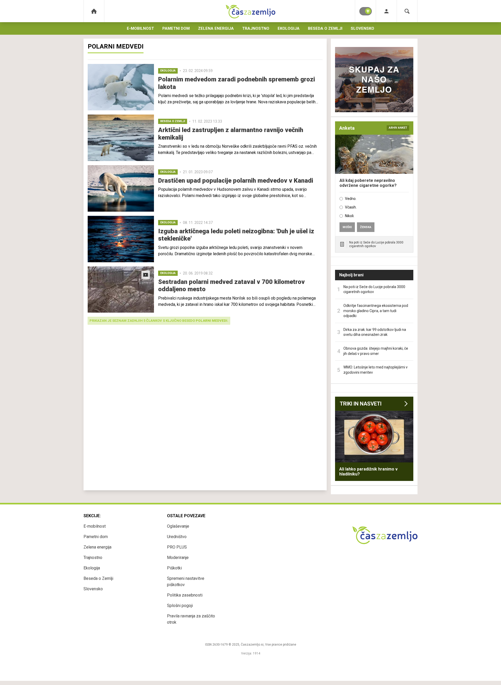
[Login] (386, 11)
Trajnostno (255, 28)
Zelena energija (216, 28)
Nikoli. (349, 216)
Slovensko (362, 28)
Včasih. (351, 207)
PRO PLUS (177, 547)
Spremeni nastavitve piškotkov (185, 581)
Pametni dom (176, 28)
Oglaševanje (178, 526)
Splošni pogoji (180, 605)
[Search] (407, 11)
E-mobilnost (140, 28)
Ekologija (289, 28)
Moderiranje (178, 557)
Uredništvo (177, 536)
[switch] (365, 11)
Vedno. (350, 198)
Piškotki (174, 567)
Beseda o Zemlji (325, 28)
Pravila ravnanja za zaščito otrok (191, 619)
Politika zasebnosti (184, 595)
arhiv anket (398, 127)
